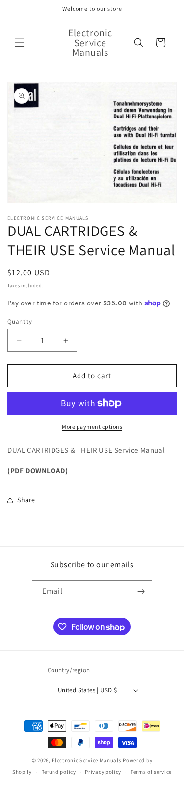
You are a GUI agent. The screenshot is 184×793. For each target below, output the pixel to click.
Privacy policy (103, 772)
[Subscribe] (141, 591)
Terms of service (151, 772)
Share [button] (26, 499)
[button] (19, 42)
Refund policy (58, 772)
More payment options (92, 426)
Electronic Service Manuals (86, 760)
